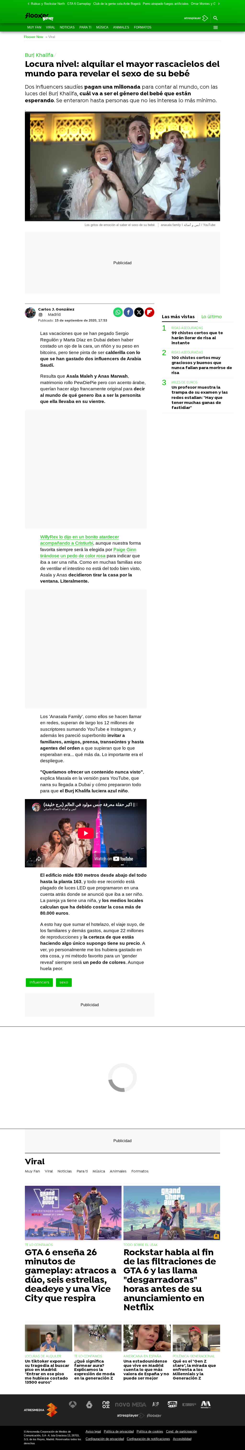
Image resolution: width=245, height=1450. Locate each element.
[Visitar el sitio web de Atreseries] (156, 1404)
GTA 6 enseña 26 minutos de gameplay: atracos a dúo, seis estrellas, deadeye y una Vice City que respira (70, 1275)
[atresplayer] (194, 18)
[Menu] (215, 27)
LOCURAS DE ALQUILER (43, 1356)
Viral (50, 27)
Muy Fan (34, 27)
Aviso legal (93, 1431)
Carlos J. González (56, 309)
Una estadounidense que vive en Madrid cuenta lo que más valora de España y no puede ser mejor (146, 1369)
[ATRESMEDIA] (40, 1410)
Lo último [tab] (211, 317)
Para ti (85, 27)
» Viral (50, 37)
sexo (64, 982)
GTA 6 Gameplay (79, 3)
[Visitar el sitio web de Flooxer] (154, 1415)
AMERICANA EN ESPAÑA (142, 1356)
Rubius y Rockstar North (48, 3)
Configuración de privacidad (105, 1439)
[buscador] (215, 18)
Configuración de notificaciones (148, 1439)
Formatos (142, 27)
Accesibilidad (182, 1439)
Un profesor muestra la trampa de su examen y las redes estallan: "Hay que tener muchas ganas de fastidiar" (200, 397)
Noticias (67, 27)
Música (102, 27)
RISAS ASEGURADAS (187, 328)
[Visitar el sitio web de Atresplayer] (131, 1415)
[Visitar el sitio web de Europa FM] (189, 1404)
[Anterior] (27, 4)
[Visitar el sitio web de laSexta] (89, 1404)
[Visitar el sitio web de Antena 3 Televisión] (73, 1404)
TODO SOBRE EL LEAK (140, 1245)
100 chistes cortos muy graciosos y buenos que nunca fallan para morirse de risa (202, 365)
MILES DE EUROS (184, 383)
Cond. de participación (181, 1431)
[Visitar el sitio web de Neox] (106, 1404)
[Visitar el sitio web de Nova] (122, 1404)
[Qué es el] (196, 1338)
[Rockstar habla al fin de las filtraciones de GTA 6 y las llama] (171, 1213)
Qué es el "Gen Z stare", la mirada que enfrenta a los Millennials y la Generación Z (194, 1369)
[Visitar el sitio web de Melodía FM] (206, 1404)
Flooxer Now (33, 37)
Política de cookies (150, 1431)
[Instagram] (40, 314)
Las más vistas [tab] (178, 317)
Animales (121, 27)
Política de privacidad (119, 1431)
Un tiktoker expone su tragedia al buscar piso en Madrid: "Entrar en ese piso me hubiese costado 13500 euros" (47, 1372)
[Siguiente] (217, 4)
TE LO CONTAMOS (39, 1245)
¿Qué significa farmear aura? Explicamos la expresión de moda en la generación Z (94, 1369)
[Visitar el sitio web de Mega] (139, 1404)
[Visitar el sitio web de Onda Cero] (172, 1404)
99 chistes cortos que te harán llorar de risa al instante (197, 338)
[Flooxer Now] (56, 17)
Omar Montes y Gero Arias (209, 3)
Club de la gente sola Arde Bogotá (116, 3)
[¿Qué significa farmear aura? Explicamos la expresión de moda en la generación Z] (98, 1338)
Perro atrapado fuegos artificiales (166, 3)
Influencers (39, 982)
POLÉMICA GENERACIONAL (194, 1356)
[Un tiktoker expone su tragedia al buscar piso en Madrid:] (48, 1338)
